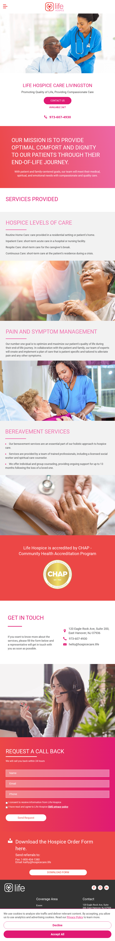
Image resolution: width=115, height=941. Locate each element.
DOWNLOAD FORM (58, 872)
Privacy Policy (75, 917)
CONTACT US (57, 100)
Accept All (57, 934)
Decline (57, 925)
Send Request (26, 817)
